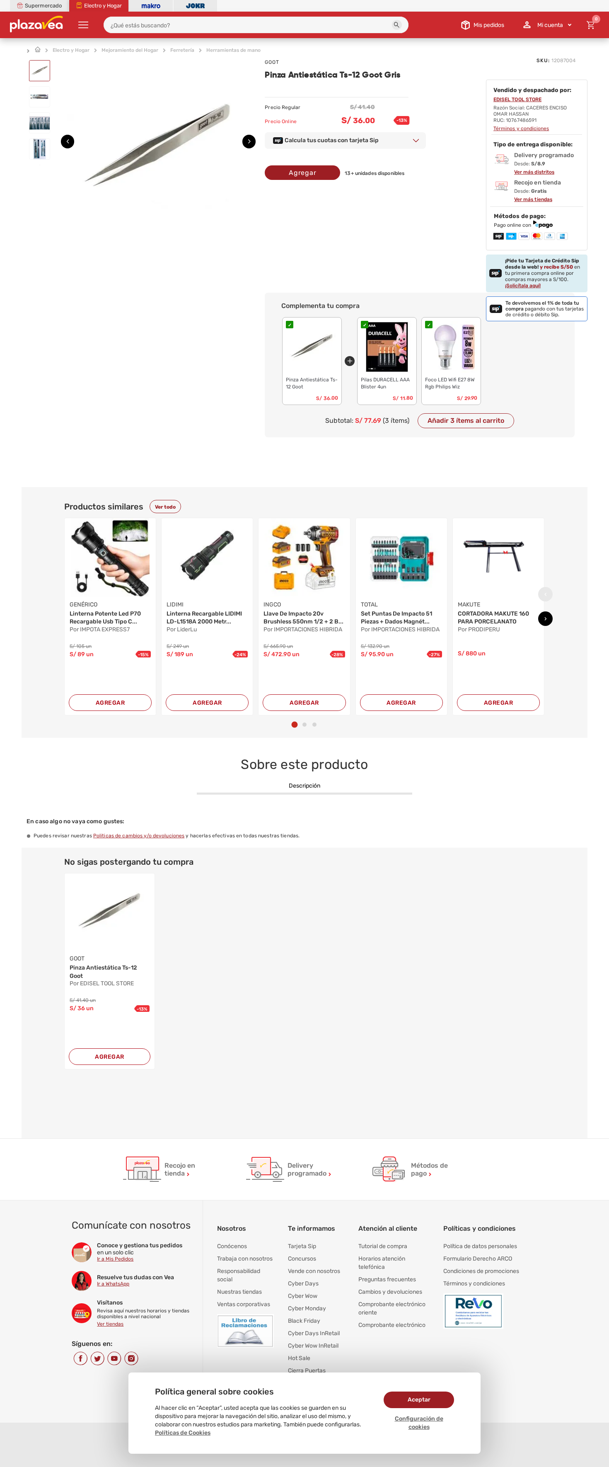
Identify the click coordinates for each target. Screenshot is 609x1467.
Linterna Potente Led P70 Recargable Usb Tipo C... (105, 618)
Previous (65, 139)
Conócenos (232, 1246)
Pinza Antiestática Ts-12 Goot (103, 972)
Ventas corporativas (243, 1304)
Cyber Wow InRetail (313, 1345)
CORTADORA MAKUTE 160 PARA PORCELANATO (493, 618)
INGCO (272, 604)
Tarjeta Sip (302, 1246)
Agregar (303, 173)
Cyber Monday (307, 1308)
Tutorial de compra (382, 1246)
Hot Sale (299, 1358)
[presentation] (545, 594)
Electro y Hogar (71, 50)
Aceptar (419, 1399)
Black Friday (304, 1320)
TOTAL (369, 604)
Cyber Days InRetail (314, 1333)
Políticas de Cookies (182, 1432)
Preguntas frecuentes (387, 1279)
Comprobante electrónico (391, 1325)
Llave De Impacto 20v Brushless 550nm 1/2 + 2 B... (303, 618)
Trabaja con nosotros (245, 1258)
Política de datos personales (480, 1246)
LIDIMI (175, 604)
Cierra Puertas (307, 1370)
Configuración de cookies (419, 1423)
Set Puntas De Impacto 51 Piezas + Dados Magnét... (396, 618)
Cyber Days (303, 1283)
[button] (397, 25)
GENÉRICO (83, 604)
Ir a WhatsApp (113, 1284)
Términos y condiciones (474, 1283)
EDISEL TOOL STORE (517, 99)
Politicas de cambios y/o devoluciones (138, 836)
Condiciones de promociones (481, 1271)
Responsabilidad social (238, 1275)
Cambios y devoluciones (390, 1291)
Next (246, 139)
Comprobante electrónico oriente (391, 1308)
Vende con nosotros (314, 1271)
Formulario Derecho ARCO (477, 1258)
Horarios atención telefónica (381, 1263)
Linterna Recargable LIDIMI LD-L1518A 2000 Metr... (204, 618)
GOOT (272, 62)
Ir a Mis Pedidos (115, 1259)
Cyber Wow (302, 1296)
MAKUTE (469, 604)
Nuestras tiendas (239, 1291)
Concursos (302, 1258)
